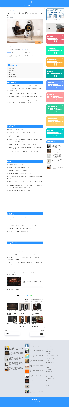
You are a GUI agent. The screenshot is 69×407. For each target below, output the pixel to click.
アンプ (35, 5)
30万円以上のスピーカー (50, 371)
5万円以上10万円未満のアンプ (51, 355)
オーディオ (30, 301)
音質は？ (10, 72)
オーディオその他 (49, 376)
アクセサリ (40, 5)
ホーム (25, 5)
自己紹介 (48, 385)
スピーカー (30, 5)
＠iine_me (24, 49)
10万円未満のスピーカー (38, 299)
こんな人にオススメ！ (13, 76)
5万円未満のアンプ (49, 351)
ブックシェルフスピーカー (38, 301)
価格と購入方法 (12, 74)
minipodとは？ (11, 68)
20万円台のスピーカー (50, 362)
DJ (44, 5)
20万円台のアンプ (49, 369)
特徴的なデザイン (12, 70)
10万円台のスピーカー (50, 358)
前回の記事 (9, 52)
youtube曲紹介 (49, 346)
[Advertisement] (25, 115)
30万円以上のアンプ (50, 378)
